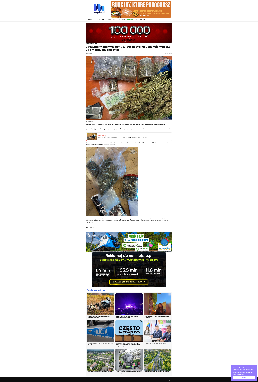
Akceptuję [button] (244, 377)
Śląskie (93, 43)
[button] (244, 374)
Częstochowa (88, 43)
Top (95, 43)
